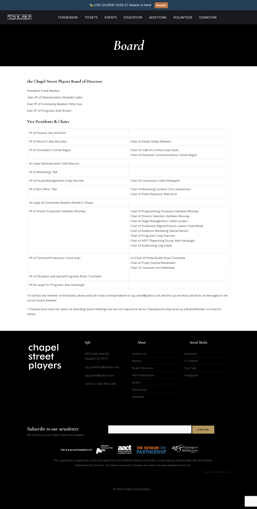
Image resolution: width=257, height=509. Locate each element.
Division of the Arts (145, 460)
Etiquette (138, 397)
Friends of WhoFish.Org (216, 472)
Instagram (191, 375)
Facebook (190, 354)
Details (161, 5)
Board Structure (142, 368)
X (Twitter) (191, 361)
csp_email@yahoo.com (99, 375)
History (137, 361)
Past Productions (143, 375)
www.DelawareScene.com (176, 465)
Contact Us (139, 354)
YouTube (190, 368)
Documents (139, 389)
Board (136, 382)
